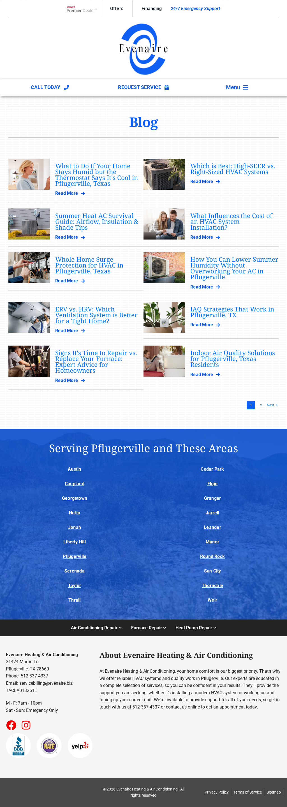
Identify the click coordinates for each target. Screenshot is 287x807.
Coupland (74, 483)
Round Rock (212, 556)
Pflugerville (75, 556)
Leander (212, 527)
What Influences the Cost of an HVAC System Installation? (231, 221)
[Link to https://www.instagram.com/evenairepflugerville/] (26, 725)
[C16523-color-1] (143, 22)
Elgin (212, 483)
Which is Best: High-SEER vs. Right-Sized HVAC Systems (232, 168)
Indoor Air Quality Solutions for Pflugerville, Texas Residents (232, 358)
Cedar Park (212, 469)
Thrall (74, 600)
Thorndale (212, 585)
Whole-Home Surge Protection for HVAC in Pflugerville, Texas (89, 265)
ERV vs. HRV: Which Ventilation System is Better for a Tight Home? (96, 315)
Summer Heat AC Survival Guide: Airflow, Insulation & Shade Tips (96, 221)
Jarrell (212, 512)
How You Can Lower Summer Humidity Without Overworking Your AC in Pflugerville (234, 268)
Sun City (212, 571)
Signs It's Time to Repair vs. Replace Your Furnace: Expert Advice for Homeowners (96, 361)
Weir (212, 600)
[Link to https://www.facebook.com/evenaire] (11, 725)
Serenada (74, 571)
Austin (74, 469)
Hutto (74, 512)
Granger (212, 498)
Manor (212, 542)
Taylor (74, 585)
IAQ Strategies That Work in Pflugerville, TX (232, 312)
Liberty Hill (74, 542)
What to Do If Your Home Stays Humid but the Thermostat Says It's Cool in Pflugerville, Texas (96, 174)
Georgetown (74, 498)
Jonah (74, 527)
